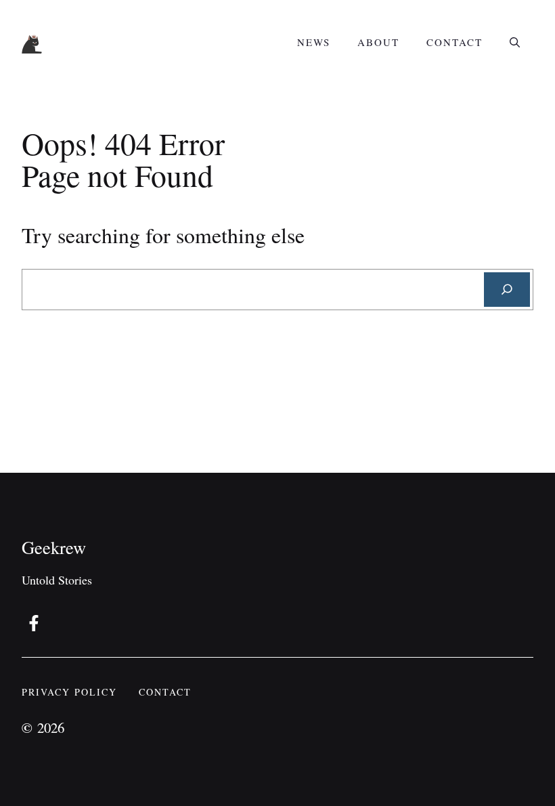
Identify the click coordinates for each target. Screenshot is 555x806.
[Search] (507, 289)
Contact (454, 42)
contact (165, 691)
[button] (514, 42)
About (378, 42)
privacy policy (69, 691)
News (313, 42)
